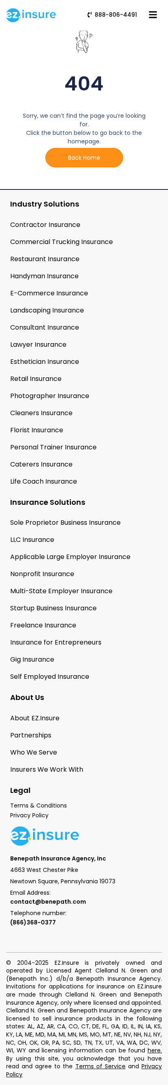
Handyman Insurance (44, 276)
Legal (20, 790)
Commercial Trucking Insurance (61, 241)
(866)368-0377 (33, 922)
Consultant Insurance (44, 327)
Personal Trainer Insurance (53, 447)
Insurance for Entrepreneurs (56, 642)
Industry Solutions (44, 204)
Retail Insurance (36, 378)
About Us (27, 697)
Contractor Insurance (45, 224)
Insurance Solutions (47, 502)
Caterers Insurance (41, 464)
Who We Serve (33, 752)
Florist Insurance (36, 430)
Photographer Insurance (49, 396)
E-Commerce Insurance (49, 293)
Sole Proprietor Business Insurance (65, 522)
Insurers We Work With (46, 769)
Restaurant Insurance (45, 259)
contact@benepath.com (48, 902)
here (154, 1050)
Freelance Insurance (43, 625)
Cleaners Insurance (41, 413)
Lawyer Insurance (38, 344)
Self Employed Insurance (49, 676)
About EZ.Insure (35, 718)
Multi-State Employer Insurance (61, 591)
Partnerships (30, 735)
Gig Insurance (32, 659)
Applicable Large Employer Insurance (70, 556)
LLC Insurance (32, 539)
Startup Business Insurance (53, 608)
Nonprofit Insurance (42, 574)
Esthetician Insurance (44, 361)
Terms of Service (100, 1066)
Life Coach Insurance (43, 481)
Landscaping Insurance (47, 310)
